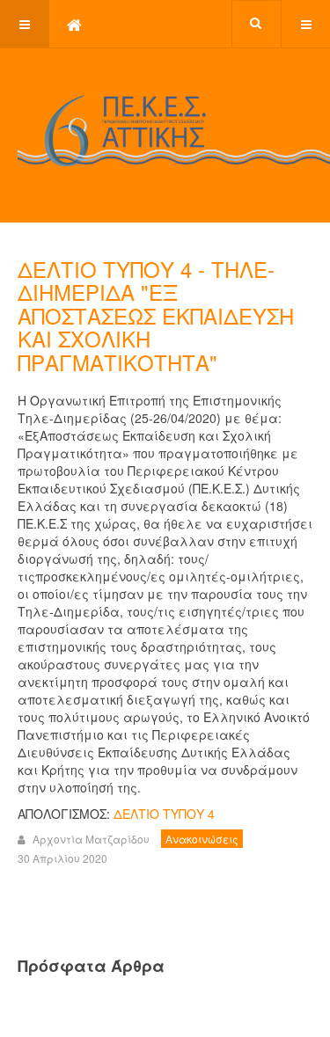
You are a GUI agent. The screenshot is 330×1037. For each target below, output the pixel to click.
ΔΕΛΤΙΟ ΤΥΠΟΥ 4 (164, 813)
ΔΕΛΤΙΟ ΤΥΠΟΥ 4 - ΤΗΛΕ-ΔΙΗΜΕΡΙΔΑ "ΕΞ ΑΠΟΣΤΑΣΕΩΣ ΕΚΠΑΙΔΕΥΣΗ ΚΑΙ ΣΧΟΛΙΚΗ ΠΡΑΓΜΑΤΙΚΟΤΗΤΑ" (156, 315)
